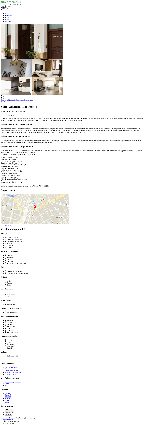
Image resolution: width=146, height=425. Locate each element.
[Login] (1, 10)
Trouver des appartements (13, 382)
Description (4, 100)
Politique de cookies (11, 374)
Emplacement (28, 100)
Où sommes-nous (10, 369)
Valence (8, 17)
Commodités (20, 100)
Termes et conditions (11, 371)
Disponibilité (12, 100)
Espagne (9, 15)
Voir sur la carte (6, 225)
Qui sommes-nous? (11, 367)
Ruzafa (8, 21)
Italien (7, 402)
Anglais (7, 393)
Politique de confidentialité (13, 372)
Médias (7, 384)
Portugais (8, 398)
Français (7, 400)
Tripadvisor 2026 (7, 420)
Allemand (8, 397)
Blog (6, 385)
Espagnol (8, 395)
